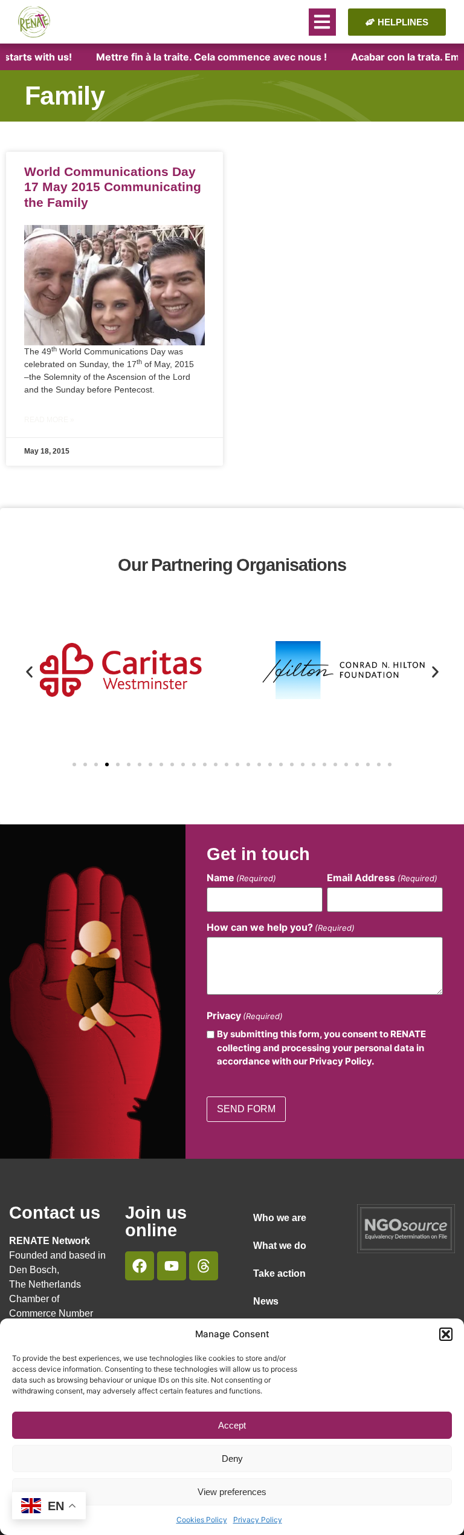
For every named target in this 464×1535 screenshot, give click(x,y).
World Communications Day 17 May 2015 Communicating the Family (112, 187)
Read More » (49, 420)
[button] (446, 1334)
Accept (232, 1425)
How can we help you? (281, 927)
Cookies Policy (201, 1519)
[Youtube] (171, 1265)
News (266, 1301)
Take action (279, 1273)
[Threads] (203, 1265)
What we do (279, 1245)
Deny (232, 1458)
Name (241, 877)
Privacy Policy (257, 1519)
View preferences (232, 1492)
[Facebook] (139, 1265)
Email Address (382, 877)
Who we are (279, 1218)
